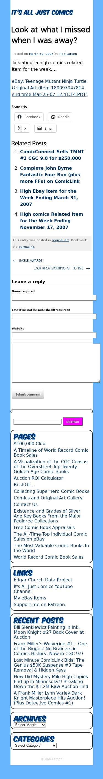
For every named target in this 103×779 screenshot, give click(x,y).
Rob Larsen (68, 54)
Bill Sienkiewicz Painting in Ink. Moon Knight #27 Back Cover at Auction (49, 632)
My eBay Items (30, 598)
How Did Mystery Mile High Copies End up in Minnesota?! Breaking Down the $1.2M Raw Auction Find (51, 681)
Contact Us (26, 504)
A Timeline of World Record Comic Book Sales (51, 453)
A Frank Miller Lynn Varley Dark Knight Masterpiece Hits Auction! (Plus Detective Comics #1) (49, 698)
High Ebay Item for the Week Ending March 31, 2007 (49, 198)
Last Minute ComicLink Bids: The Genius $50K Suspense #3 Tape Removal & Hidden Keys (49, 665)
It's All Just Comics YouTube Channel (43, 589)
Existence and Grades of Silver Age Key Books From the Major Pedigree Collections (47, 516)
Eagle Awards (27, 260)
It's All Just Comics (42, 11)
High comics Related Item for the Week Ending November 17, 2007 (51, 221)
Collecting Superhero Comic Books (51, 491)
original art (60, 240)
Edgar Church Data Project (43, 579)
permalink (26, 247)
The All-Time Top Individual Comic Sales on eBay (50, 536)
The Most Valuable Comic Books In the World (51, 548)
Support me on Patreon (39, 604)
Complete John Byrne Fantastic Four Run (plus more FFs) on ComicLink (50, 175)
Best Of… (24, 484)
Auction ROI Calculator (38, 478)
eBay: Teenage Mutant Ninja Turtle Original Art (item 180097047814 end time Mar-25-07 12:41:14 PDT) (50, 88)
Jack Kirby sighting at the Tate (62, 267)
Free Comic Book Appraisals (44, 527)
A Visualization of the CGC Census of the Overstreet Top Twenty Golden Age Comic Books (50, 466)
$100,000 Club (29, 443)
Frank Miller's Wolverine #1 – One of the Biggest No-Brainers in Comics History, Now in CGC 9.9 (50, 648)
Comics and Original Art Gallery (48, 498)
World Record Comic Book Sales (48, 557)
